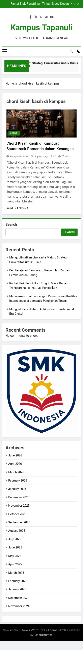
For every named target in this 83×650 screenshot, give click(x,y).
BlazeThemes (43, 634)
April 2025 (15, 564)
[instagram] (35, 17)
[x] (41, 17)
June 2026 (15, 455)
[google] (46, 17)
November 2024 (18, 606)
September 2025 (19, 522)
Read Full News (16, 208)
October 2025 (17, 514)
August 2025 (16, 530)
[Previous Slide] (72, 3)
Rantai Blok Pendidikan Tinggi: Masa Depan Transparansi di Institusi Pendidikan (39, 3)
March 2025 (16, 573)
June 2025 (15, 547)
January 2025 (17, 589)
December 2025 (18, 497)
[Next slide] (78, 3)
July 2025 (14, 539)
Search (11, 224)
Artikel (14, 133)
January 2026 (17, 489)
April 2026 (15, 464)
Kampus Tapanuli (41, 27)
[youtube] (52, 17)
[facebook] (30, 17)
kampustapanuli (19, 156)
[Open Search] (71, 51)
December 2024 (18, 598)
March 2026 (16, 472)
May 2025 (14, 556)
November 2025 (18, 505)
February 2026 (17, 480)
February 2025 (17, 581)
